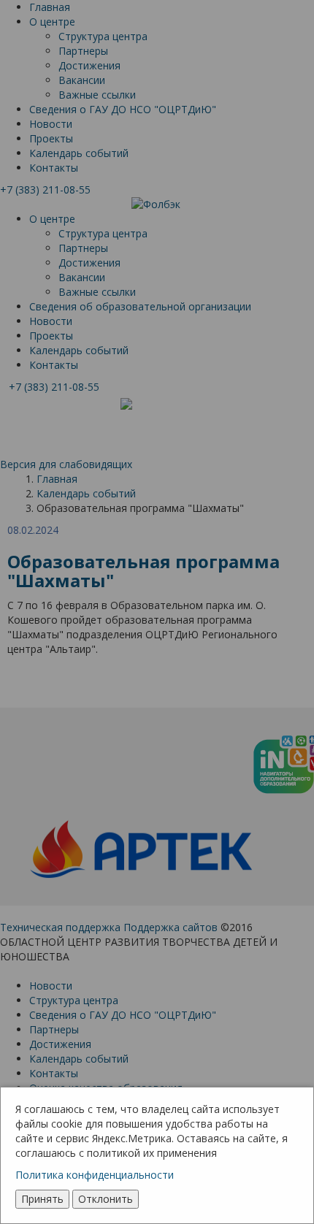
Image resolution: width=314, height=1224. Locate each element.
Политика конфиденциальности (94, 1175)
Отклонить (105, 1199)
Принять (42, 1199)
